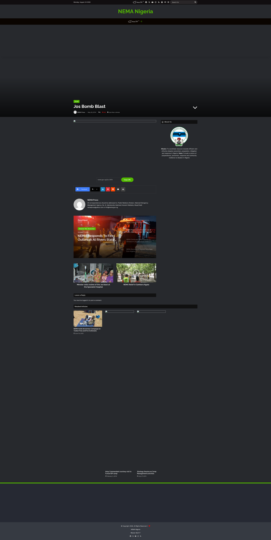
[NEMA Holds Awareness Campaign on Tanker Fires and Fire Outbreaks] (88, 319)
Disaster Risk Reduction (87, 229)
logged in (85, 300)
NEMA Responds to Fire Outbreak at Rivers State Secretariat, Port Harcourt (97, 238)
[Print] (123, 189)
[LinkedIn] (103, 189)
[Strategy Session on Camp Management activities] (151, 390)
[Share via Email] (118, 189)
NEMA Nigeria (135, 529)
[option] (115, 237)
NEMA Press (81, 112)
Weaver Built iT (135, 533)
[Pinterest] (108, 189)
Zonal (76, 101)
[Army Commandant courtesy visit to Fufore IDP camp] (119, 390)
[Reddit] (113, 189)
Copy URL (127, 180)
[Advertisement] (135, 40)
